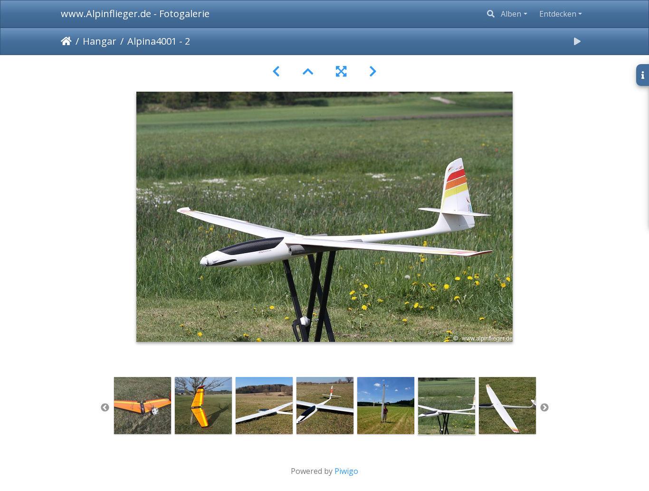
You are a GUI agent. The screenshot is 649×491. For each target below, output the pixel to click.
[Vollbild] (341, 71)
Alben (511, 14)
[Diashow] (577, 41)
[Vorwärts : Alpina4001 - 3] (373, 71)
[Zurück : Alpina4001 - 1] (276, 71)
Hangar (99, 41)
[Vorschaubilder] (307, 71)
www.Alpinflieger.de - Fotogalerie (135, 13)
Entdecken (557, 14)
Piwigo (346, 471)
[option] (142, 405)
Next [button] (544, 408)
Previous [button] (105, 408)
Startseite (66, 41)
